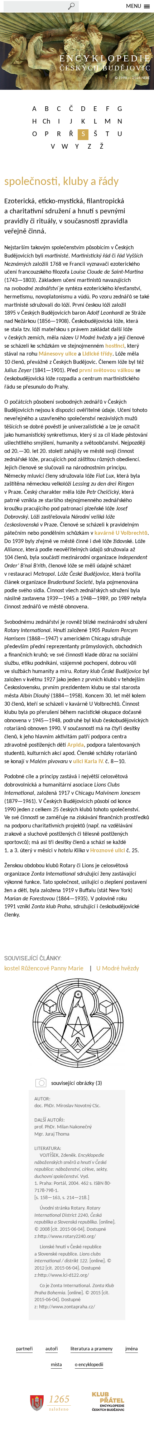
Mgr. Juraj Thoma (51, 1134)
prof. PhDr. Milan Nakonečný (63, 1127)
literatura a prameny (91, 1349)
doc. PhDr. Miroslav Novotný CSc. (67, 1106)
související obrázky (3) (76, 1083)
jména (131, 1349)
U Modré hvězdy (118, 968)
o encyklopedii (89, 1365)
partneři (24, 1349)
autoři (51, 1349)
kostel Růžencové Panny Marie (44, 968)
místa (56, 1365)
